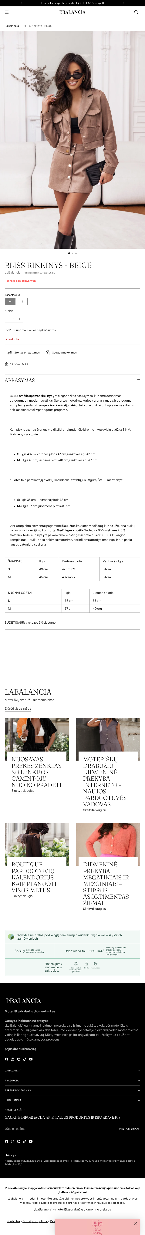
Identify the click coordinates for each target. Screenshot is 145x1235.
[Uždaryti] (135, 1224)
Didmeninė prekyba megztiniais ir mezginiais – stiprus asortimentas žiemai (106, 884)
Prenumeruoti (129, 1128)
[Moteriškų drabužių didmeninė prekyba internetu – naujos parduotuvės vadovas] (108, 739)
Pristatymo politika (35, 1221)
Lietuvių (9, 1155)
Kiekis (9, 311)
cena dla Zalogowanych (21, 280)
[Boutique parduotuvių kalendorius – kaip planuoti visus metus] (37, 844)
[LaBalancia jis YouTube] (31, 1059)
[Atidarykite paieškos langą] (136, 12)
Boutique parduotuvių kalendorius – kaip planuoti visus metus (35, 877)
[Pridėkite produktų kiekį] (19, 319)
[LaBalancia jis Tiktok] (25, 1059)
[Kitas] (123, 3)
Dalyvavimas (19, 364)
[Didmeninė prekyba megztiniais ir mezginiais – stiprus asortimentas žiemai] (108, 844)
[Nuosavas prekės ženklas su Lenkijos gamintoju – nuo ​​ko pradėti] (37, 739)
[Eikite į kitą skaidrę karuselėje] (137, 667)
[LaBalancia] (72, 12)
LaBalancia (12, 26)
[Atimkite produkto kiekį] (8, 319)
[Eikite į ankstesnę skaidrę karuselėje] (128, 667)
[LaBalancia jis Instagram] (13, 1059)
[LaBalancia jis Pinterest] (19, 1059)
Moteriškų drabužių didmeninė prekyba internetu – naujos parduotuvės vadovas (105, 782)
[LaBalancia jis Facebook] (7, 1059)
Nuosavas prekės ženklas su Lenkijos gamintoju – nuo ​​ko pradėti (37, 772)
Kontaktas (13, 1221)
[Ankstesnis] (21, 3)
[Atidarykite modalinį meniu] (7, 12)
